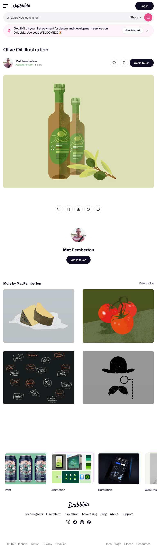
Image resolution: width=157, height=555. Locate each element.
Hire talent (53, 514)
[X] (68, 522)
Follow (38, 64)
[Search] (148, 17)
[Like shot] (114, 63)
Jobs (109, 544)
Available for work (24, 64)
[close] (147, 30)
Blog (104, 514)
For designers (34, 514)
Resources (143, 544)
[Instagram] (82, 522)
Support (127, 514)
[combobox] (65, 17)
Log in (144, 6)
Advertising (89, 514)
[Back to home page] (21, 5)
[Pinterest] (89, 522)
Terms (35, 544)
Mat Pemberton (26, 61)
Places (128, 544)
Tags (118, 544)
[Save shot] (124, 63)
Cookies (60, 544)
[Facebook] (75, 522)
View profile (146, 283)
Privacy (47, 544)
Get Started (133, 30)
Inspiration (71, 514)
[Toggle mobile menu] (5, 6)
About (114, 514)
